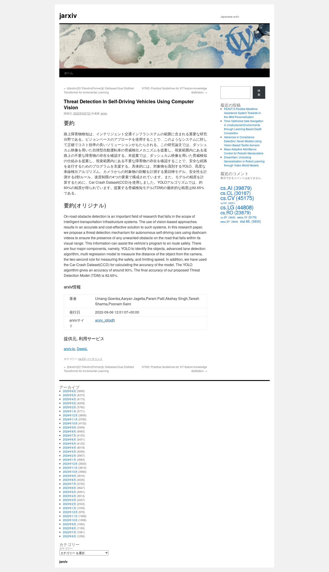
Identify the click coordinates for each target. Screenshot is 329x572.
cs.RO (235, 212)
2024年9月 (69, 427)
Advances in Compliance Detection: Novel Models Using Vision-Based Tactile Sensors (243, 141)
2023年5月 (69, 492)
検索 (259, 92)
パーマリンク (94, 359)
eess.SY (229, 221)
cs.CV (82, 359)
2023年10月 (70, 471)
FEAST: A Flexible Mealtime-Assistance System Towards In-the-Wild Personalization (243, 113)
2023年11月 (70, 467)
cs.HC (227, 203)
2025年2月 (69, 407)
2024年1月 (69, 459)
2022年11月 (70, 516)
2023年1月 (69, 508)
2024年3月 (69, 451)
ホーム (68, 73)
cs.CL (235, 193)
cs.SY (227, 217)
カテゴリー (66, 548)
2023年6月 (69, 488)
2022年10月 (70, 520)
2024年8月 (69, 431)
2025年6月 (69, 391)
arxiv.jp (69, 348)
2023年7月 (69, 484)
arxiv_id (101, 320)
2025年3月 (69, 403)
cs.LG (237, 207)
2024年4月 (69, 447)
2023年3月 (69, 500)
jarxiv (68, 15)
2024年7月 (69, 435)
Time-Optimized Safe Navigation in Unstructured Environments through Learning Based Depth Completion (243, 127)
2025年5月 (69, 395)
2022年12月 (70, 512)
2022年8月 (69, 528)
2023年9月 (69, 475)
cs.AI (236, 188)
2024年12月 (70, 415)
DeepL (82, 348)
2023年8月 (69, 480)
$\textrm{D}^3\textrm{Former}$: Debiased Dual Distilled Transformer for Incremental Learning (99, 90)
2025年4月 (69, 399)
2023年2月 (69, 504)
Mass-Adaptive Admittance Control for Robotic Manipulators (243, 151)
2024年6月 (69, 439)
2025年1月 (69, 411)
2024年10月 (70, 423)
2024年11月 (70, 419)
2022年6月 (69, 536)
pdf (111, 320)
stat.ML (250, 221)
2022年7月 (69, 532)
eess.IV (246, 217)
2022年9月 (69, 524)
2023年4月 (69, 496)
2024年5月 (69, 443)
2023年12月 (70, 463)
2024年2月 (69, 455)
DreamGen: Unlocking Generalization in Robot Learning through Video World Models (244, 161)
